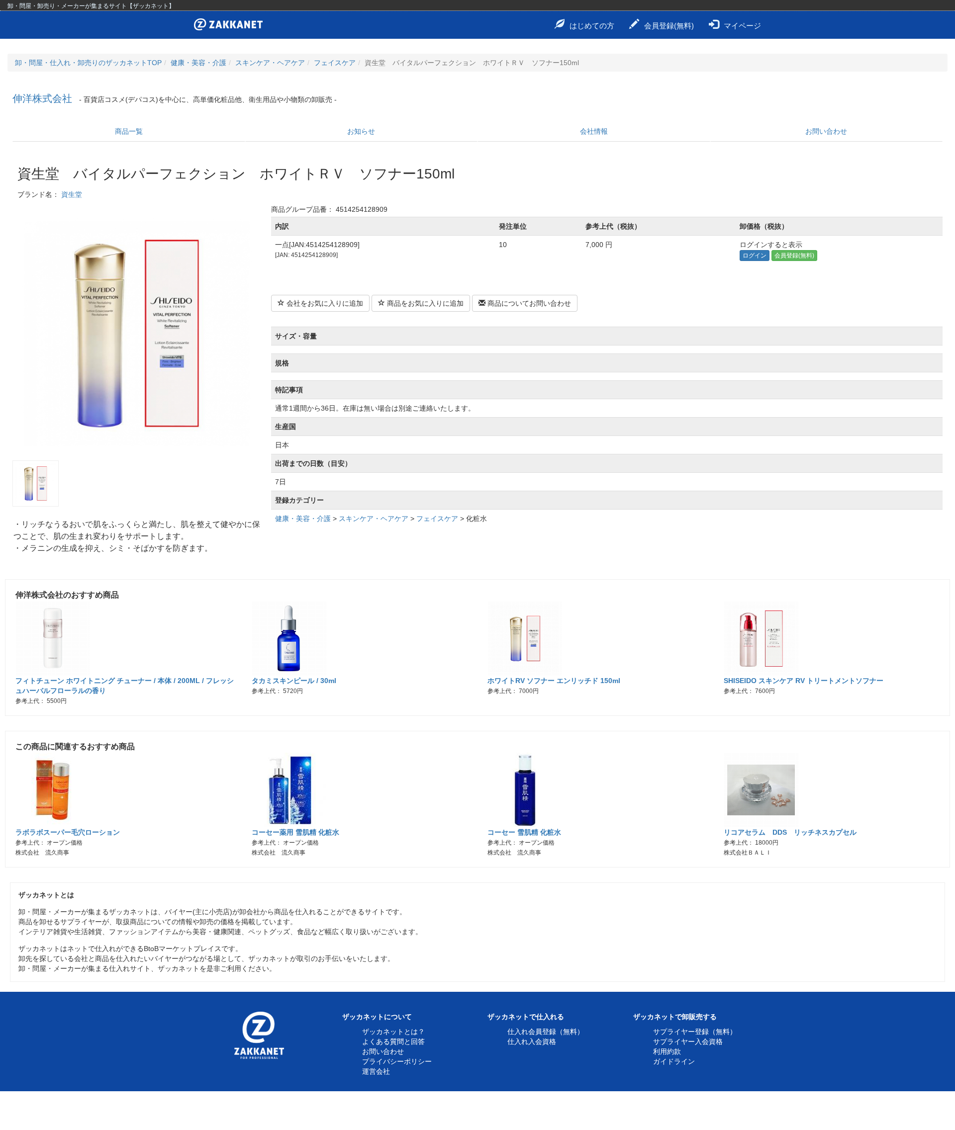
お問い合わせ (826, 131)
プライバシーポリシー (397, 1061)
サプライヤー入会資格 (688, 1041)
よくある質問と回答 (393, 1041)
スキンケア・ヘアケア (270, 63)
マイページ (742, 25)
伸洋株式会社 (42, 98)
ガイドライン (674, 1061)
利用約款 (667, 1051)
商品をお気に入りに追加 (424, 303)
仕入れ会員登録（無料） (545, 1032)
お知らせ (361, 131)
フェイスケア (335, 63)
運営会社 (376, 1071)
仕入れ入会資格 (531, 1041)
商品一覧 (129, 131)
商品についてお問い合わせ (528, 303)
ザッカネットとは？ (393, 1032)
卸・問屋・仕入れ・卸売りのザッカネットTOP (88, 63)
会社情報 (594, 131)
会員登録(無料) (669, 25)
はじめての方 (592, 25)
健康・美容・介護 (198, 63)
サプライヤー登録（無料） (695, 1032)
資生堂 (71, 194)
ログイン (754, 255)
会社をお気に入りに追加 (324, 303)
